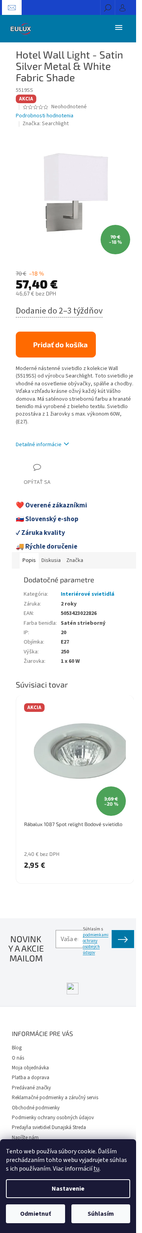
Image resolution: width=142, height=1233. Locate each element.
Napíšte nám (25, 1137)
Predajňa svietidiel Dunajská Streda (49, 1127)
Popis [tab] (29, 560)
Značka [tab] (74, 560)
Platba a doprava (30, 1077)
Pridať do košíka (60, 344)
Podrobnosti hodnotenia (44, 116)
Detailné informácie (39, 445)
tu (96, 1168)
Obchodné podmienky (36, 1107)
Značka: (45, 124)
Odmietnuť (35, 1213)
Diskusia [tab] (51, 560)
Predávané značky (31, 1087)
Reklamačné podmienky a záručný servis (55, 1097)
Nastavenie (68, 1188)
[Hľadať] (107, 7)
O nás (18, 1058)
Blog (17, 1047)
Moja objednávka (30, 1067)
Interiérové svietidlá (87, 594)
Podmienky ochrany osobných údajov (53, 1117)
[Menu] (118, 27)
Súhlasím (101, 1213)
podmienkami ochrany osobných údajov (95, 944)
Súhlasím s (95, 941)
